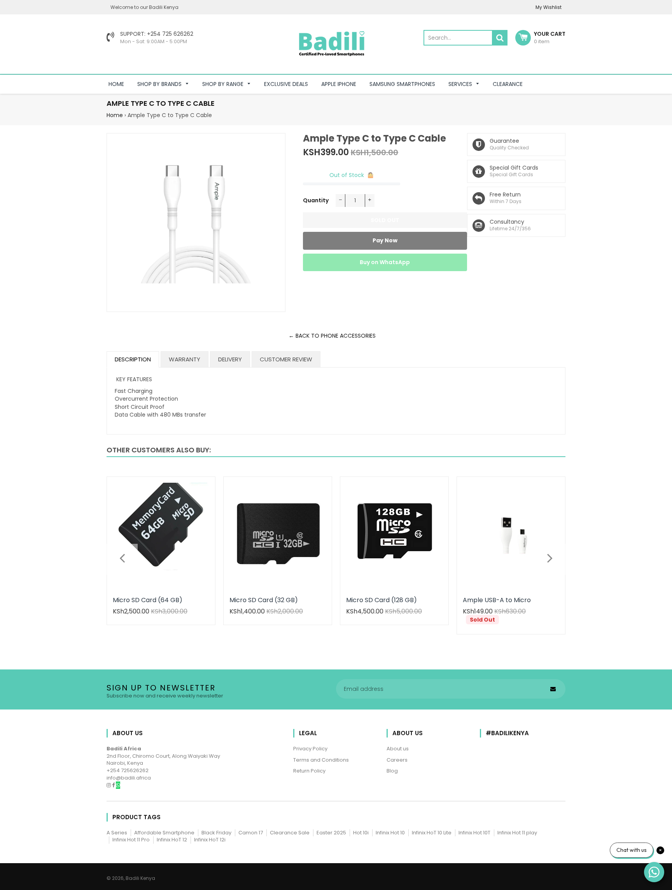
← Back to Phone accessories (332, 336)
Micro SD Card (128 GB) (381, 600)
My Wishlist (549, 7)
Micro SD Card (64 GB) (147, 600)
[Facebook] (114, 785)
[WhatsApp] (118, 785)
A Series (117, 832)
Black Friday (216, 832)
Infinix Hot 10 (390, 832)
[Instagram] (109, 785)
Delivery (230, 359)
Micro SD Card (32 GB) (263, 600)
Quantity (316, 200)
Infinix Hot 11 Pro (131, 839)
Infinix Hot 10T (474, 832)
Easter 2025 (331, 832)
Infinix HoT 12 (172, 839)
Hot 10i (361, 832)
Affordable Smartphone (164, 832)
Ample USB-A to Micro (497, 600)
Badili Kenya (140, 878)
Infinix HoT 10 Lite (432, 832)
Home (115, 115)
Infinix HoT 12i (210, 839)
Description (133, 359)
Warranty (184, 359)
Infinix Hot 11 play (517, 832)
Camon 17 (250, 832)
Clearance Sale (290, 832)
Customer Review (286, 359)
